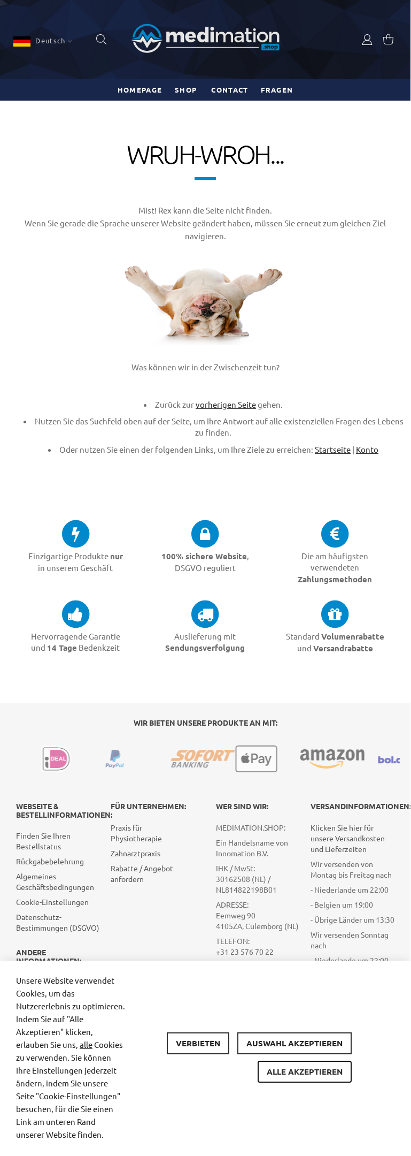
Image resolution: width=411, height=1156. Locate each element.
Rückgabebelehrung (50, 861)
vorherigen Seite (226, 404)
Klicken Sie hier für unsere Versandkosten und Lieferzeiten (348, 838)
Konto (367, 449)
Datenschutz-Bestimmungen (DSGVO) (57, 922)
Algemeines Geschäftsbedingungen (55, 881)
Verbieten (198, 1043)
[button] (42, 41)
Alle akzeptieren (305, 1071)
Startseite (333, 449)
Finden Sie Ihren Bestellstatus (43, 841)
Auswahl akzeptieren (294, 1043)
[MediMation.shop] (205, 39)
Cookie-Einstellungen (52, 902)
